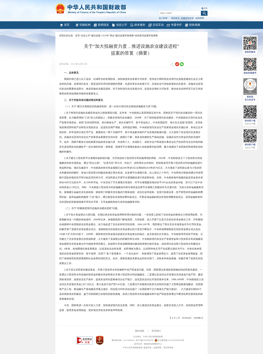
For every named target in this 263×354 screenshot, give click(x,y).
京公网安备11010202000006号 (171, 340)
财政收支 (175, 18)
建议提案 (95, 35)
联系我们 (156, 331)
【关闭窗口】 (198, 318)
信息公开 (121, 24)
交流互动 (158, 24)
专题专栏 (176, 24)
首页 (67, 24)
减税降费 (199, 18)
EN (205, 8)
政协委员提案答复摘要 (146, 35)
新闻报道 (103, 24)
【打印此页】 (186, 318)
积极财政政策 (187, 18)
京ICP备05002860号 (144, 340)
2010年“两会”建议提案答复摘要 (118, 35)
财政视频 (194, 24)
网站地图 (139, 331)
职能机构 (85, 24)
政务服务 (139, 24)
